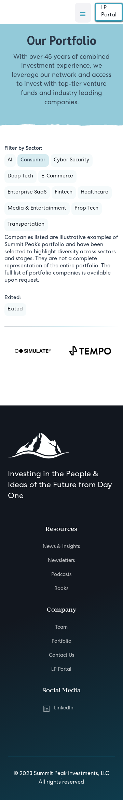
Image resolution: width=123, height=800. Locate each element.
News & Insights (61, 547)
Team (61, 627)
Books (61, 589)
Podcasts (61, 575)
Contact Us (61, 655)
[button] (83, 13)
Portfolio (61, 641)
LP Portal (109, 11)
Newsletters (61, 561)
